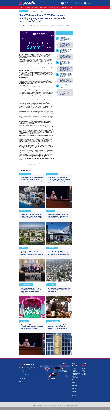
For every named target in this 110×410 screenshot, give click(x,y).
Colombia (84, 368)
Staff (57, 7)
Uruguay (84, 374)
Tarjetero (51, 7)
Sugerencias (22, 378)
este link (20, 159)
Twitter (63, 368)
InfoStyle (74, 376)
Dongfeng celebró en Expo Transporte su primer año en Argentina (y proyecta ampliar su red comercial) (65, 39)
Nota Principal (23, 10)
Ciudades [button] (34, 7)
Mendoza (74, 382)
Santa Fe (74, 391)
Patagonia (74, 385)
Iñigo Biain (84, 404)
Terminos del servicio (69, 405)
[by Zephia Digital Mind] (55, 408)
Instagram (64, 371)
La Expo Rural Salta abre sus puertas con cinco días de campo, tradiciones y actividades (66, 80)
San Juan (74, 388)
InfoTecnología (75, 377)
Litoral (73, 380)
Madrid (83, 370)
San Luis (74, 390)
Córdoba (74, 370)
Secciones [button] (27, 7)
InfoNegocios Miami (26, 284)
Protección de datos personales (71, 404)
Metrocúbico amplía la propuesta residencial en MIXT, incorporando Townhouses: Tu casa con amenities (66, 51)
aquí (48, 69)
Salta (73, 386)
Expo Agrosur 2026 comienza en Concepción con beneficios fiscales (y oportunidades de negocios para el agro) (65, 45)
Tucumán (74, 395)
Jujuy (73, 379)
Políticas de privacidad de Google (59, 405)
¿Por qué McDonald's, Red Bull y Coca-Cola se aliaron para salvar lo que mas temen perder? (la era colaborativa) (66, 75)
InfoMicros (51, 284)
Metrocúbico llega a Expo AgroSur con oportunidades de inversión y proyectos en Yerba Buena (65, 57)
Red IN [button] (70, 7)
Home (21, 7)
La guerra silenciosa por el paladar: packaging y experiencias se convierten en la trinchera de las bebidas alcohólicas (65, 92)
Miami (83, 371)
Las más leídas (42, 7)
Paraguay (84, 373)
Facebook (64, 367)
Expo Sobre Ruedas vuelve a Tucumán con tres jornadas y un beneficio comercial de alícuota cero (65, 63)
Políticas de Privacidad (58, 404)
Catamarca (74, 368)
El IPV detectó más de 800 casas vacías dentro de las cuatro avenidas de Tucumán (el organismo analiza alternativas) (66, 69)
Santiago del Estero (75, 394)
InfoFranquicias (76, 373)
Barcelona (84, 367)
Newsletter (63, 7)
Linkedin (64, 370)
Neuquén (74, 383)
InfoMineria (74, 374)
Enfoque (51, 210)
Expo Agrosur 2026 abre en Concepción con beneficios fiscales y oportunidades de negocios (65, 86)
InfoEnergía (75, 371)
